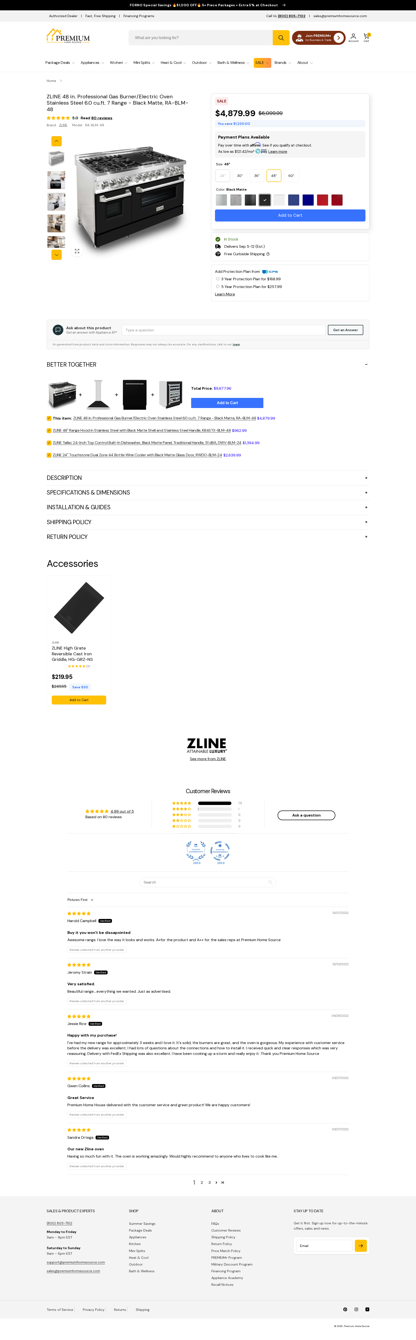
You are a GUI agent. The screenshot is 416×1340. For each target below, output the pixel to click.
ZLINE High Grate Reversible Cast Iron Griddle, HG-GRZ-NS (72, 653)
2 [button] (202, 1182)
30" (240, 176)
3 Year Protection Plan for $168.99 (251, 278)
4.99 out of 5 (122, 811)
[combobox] (209, 37)
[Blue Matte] (293, 200)
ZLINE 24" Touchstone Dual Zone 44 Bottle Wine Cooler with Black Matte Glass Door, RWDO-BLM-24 (137, 454)
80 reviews (101, 118)
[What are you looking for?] (281, 37)
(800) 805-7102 (59, 1223)
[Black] (250, 200)
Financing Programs (139, 16)
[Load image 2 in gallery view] (56, 180)
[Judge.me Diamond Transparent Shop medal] (220, 851)
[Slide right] (57, 255)
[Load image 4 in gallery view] (56, 223)
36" (257, 176)
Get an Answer (345, 330)
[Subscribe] (361, 1246)
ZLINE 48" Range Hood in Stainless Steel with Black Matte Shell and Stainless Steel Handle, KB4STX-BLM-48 (142, 430)
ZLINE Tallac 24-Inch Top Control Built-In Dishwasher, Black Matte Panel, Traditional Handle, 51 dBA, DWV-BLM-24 (147, 442)
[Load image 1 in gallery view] (56, 158)
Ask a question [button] (306, 815)
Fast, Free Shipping (100, 16)
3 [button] (209, 1182)
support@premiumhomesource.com (76, 1262)
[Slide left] (57, 141)
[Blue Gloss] (308, 200)
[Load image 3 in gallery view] (56, 201)
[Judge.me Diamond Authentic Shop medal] (196, 851)
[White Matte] (279, 200)
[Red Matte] (322, 200)
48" (274, 176)
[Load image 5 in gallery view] (56, 245)
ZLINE (63, 125)
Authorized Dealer (63, 16)
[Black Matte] (264, 200)
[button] (366, 37)
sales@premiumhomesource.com (340, 16)
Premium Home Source (356, 1326)
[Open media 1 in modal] (130, 198)
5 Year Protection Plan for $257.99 (251, 286)
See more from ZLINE (208, 758)
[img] (79, 913)
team (236, 344)
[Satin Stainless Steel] (235, 200)
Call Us (286, 16)
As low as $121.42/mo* (252, 151)
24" (223, 173)
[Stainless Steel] (221, 200)
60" (291, 176)
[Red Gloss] (337, 200)
